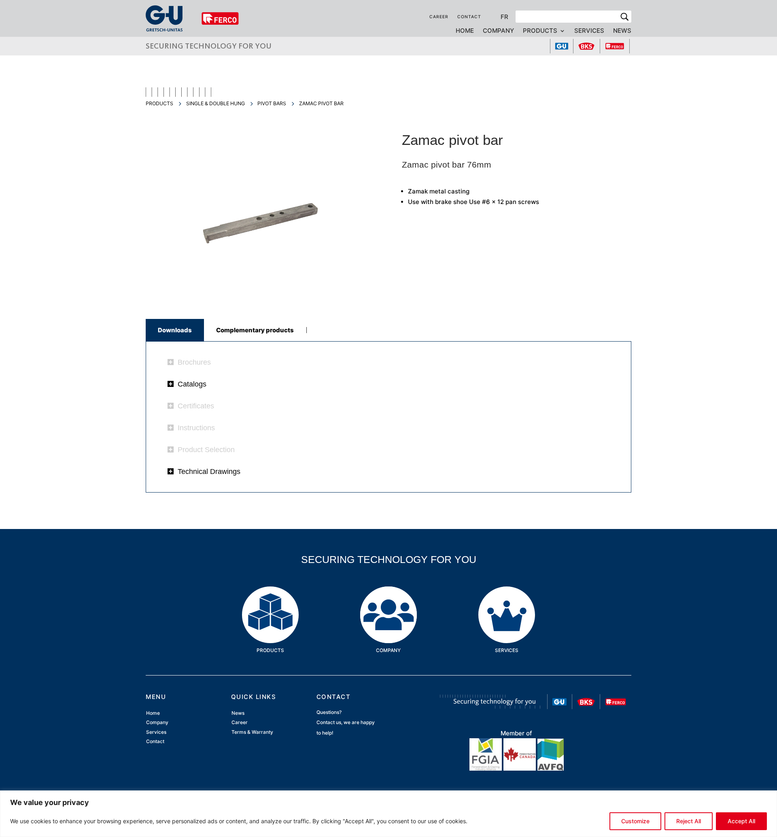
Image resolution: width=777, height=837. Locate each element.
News (622, 31)
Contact (469, 16)
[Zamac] (260, 292)
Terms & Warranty (252, 732)
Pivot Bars (271, 103)
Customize (635, 821)
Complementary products (255, 330)
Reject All (688, 821)
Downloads (175, 330)
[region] (388, 813)
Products (540, 31)
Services (589, 31)
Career (438, 16)
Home (465, 31)
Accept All (741, 821)
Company (498, 31)
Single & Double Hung (215, 103)
